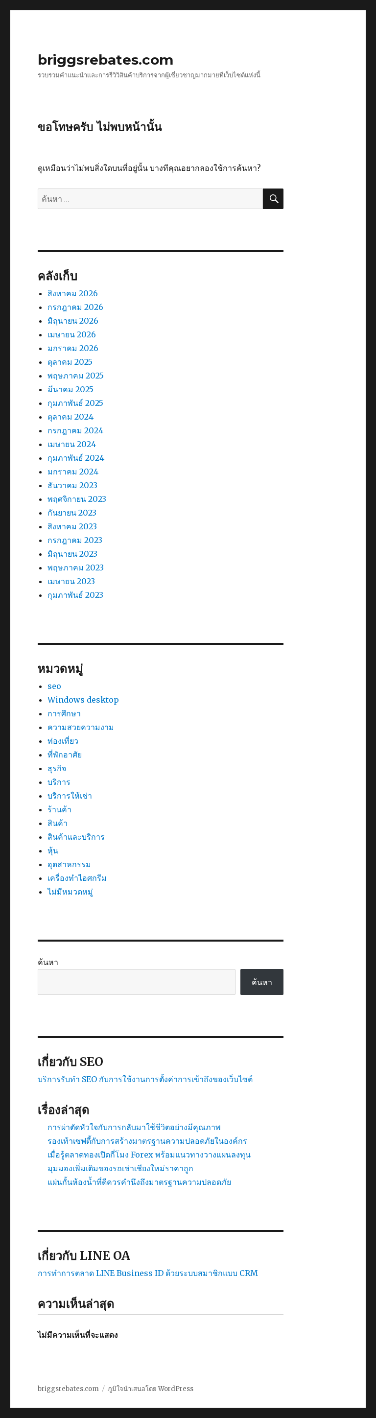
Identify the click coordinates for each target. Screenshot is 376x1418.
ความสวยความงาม (80, 727)
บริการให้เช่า (69, 796)
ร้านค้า (59, 809)
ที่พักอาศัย (64, 754)
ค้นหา (48, 962)
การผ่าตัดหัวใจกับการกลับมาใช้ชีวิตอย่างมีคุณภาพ (134, 1127)
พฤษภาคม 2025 (75, 375)
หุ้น (52, 850)
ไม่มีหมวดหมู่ (70, 892)
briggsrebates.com (105, 59)
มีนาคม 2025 (70, 389)
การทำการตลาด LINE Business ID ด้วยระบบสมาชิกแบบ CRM (148, 1273)
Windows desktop (83, 700)
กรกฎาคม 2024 (75, 430)
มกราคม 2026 (72, 348)
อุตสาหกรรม (69, 864)
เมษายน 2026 (71, 334)
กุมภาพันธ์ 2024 (75, 458)
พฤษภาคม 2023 (75, 567)
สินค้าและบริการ (76, 837)
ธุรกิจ (56, 768)
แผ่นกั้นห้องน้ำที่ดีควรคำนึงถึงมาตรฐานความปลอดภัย (139, 1182)
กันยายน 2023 (71, 513)
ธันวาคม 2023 (72, 485)
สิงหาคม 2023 (72, 526)
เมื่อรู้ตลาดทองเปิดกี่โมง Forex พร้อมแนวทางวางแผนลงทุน (149, 1154)
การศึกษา (64, 713)
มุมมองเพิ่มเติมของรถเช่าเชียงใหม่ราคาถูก (120, 1168)
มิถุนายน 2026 (72, 321)
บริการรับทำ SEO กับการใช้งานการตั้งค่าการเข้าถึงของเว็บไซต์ (145, 1079)
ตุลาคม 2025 (70, 362)
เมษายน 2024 (71, 444)
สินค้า (57, 823)
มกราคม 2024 (72, 471)
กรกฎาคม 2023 (74, 540)
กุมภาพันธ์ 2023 (75, 595)
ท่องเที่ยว (62, 741)
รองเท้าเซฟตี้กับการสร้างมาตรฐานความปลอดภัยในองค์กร (147, 1141)
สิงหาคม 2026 (72, 293)
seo (54, 686)
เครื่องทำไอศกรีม (77, 878)
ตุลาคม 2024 (70, 417)
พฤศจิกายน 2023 (76, 499)
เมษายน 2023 (71, 581)
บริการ (58, 782)
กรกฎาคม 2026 (75, 307)
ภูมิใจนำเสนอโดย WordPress (150, 1389)
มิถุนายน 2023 (72, 554)
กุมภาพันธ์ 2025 (75, 403)
